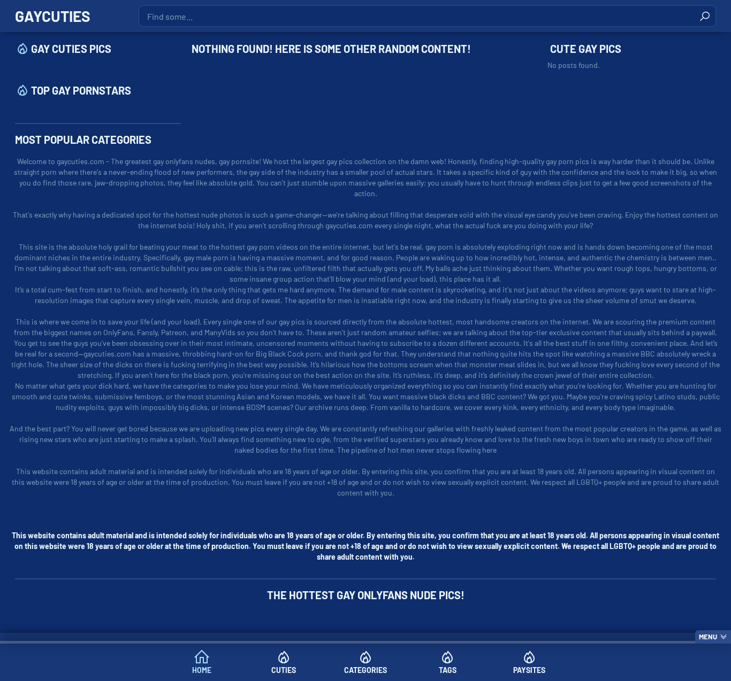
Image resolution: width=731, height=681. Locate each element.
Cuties (283, 670)
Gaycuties (52, 16)
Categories (365, 670)
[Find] (705, 16)
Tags (447, 670)
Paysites (529, 670)
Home (201, 670)
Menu (708, 636)
